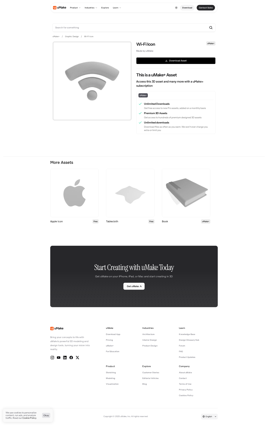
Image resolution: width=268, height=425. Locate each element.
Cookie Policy (29, 418)
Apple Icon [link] (56, 221)
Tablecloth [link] (112, 221)
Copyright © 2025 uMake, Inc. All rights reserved (125, 416)
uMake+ (56, 36)
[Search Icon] (134, 27)
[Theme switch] (176, 7)
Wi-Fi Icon (88, 36)
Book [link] (165, 221)
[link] (74, 193)
